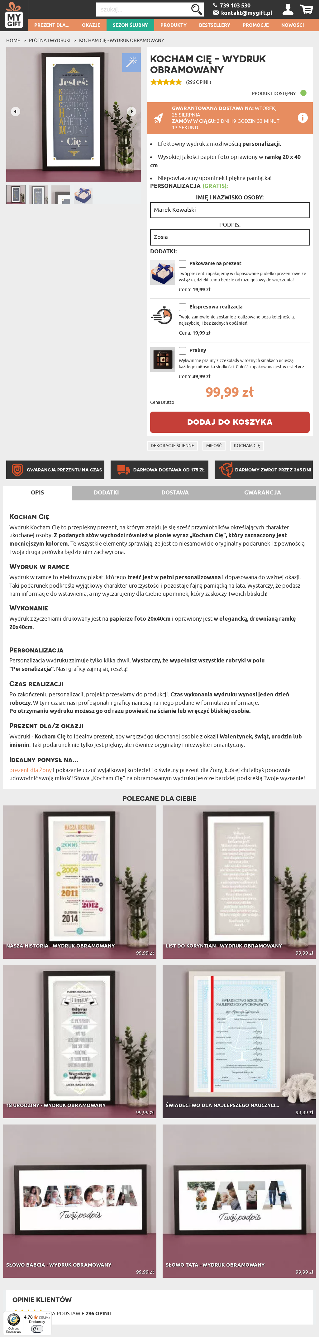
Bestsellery (214, 25)
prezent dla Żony (30, 770)
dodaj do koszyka (230, 421)
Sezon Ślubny (130, 25)
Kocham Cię (247, 445)
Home (13, 40)
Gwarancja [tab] (262, 493)
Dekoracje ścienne (172, 445)
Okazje (91, 25)
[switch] (37, 1329)
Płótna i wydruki (49, 40)
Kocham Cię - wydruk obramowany (121, 40)
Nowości (292, 25)
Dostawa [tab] (175, 493)
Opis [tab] (37, 493)
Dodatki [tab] (106, 493)
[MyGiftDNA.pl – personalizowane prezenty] (14, 15)
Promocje (256, 25)
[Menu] (48, 1315)
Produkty (173, 25)
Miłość (214, 445)
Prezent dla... (51, 25)
